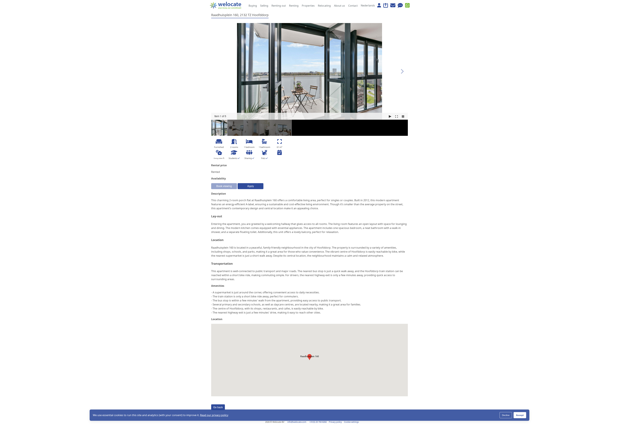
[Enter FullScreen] (396, 116)
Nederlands (368, 5)
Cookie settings (351, 421)
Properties (308, 5)
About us (339, 5)
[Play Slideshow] (390, 116)
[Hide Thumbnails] (403, 116)
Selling (264, 5)
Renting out (278, 5)
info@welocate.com (296, 421)
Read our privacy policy (214, 415)
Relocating (324, 5)
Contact (353, 5)
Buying (253, 5)
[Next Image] (402, 71)
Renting (294, 5)
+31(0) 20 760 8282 (318, 421)
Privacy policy (335, 421)
